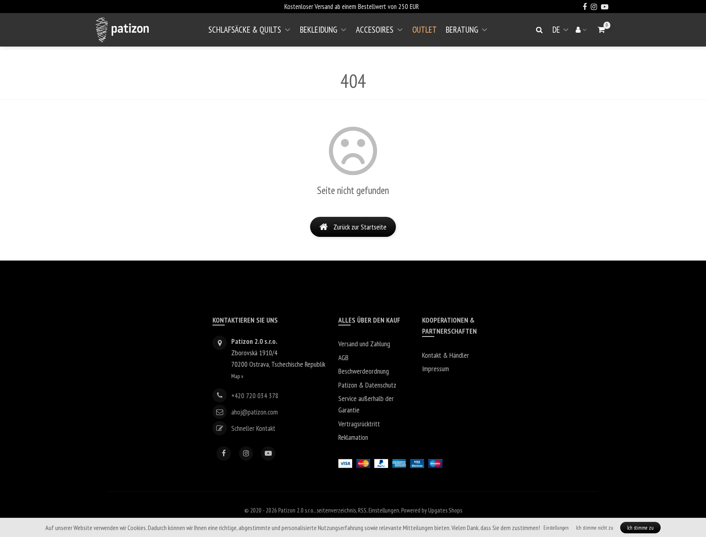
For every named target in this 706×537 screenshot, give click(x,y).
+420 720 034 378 (255, 395)
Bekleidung (318, 29)
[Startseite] (122, 29)
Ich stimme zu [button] (640, 527)
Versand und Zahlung (364, 343)
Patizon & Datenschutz (367, 385)
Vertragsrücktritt (359, 423)
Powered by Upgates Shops (431, 510)
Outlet (424, 29)
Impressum (435, 368)
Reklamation (353, 437)
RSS (362, 510)
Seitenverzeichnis (336, 510)
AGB (343, 357)
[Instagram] (246, 453)
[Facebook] (224, 453)
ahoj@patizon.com (254, 412)
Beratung (462, 29)
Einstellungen (384, 510)
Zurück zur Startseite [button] (360, 227)
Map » (237, 376)
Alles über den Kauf (369, 320)
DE (562, 33)
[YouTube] (268, 453)
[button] (601, 29)
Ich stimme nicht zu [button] (594, 527)
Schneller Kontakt (253, 428)
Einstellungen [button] (556, 527)
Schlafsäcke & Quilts (244, 29)
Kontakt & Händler (445, 355)
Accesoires (374, 29)
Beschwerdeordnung (363, 371)
